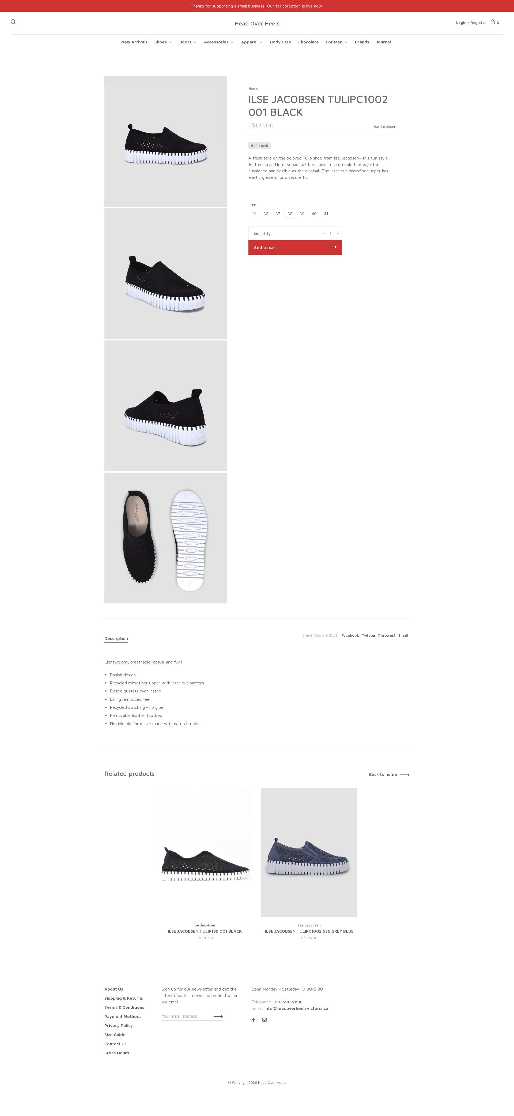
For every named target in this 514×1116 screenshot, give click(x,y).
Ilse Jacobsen (384, 126)
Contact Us (115, 1043)
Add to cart (265, 247)
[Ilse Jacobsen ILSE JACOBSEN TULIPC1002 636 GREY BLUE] (309, 852)
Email (403, 635)
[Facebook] (253, 1020)
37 (277, 213)
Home (253, 88)
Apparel (249, 41)
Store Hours (116, 1052)
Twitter (369, 635)
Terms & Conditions (124, 1007)
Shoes (160, 41)
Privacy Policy (118, 1025)
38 (290, 213)
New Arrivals (134, 41)
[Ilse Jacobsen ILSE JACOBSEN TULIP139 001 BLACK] (205, 852)
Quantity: (263, 233)
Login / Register (471, 22)
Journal (383, 41)
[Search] (14, 22)
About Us (113, 989)
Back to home (383, 774)
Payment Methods (123, 1016)
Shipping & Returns (123, 998)
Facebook (350, 635)
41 (326, 213)
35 (253, 213)
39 (302, 213)
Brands (362, 41)
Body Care (280, 41)
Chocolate (308, 41)
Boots (185, 41)
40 (314, 213)
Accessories (216, 41)
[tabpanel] (205, 871)
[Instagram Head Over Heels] (264, 1020)
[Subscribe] (217, 1016)
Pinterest (387, 635)
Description (116, 638)
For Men (334, 41)
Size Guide (115, 1034)
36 (265, 213)
